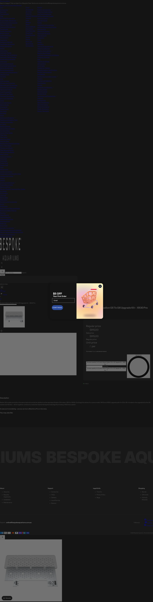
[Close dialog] (100, 286)
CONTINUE (57, 307)
